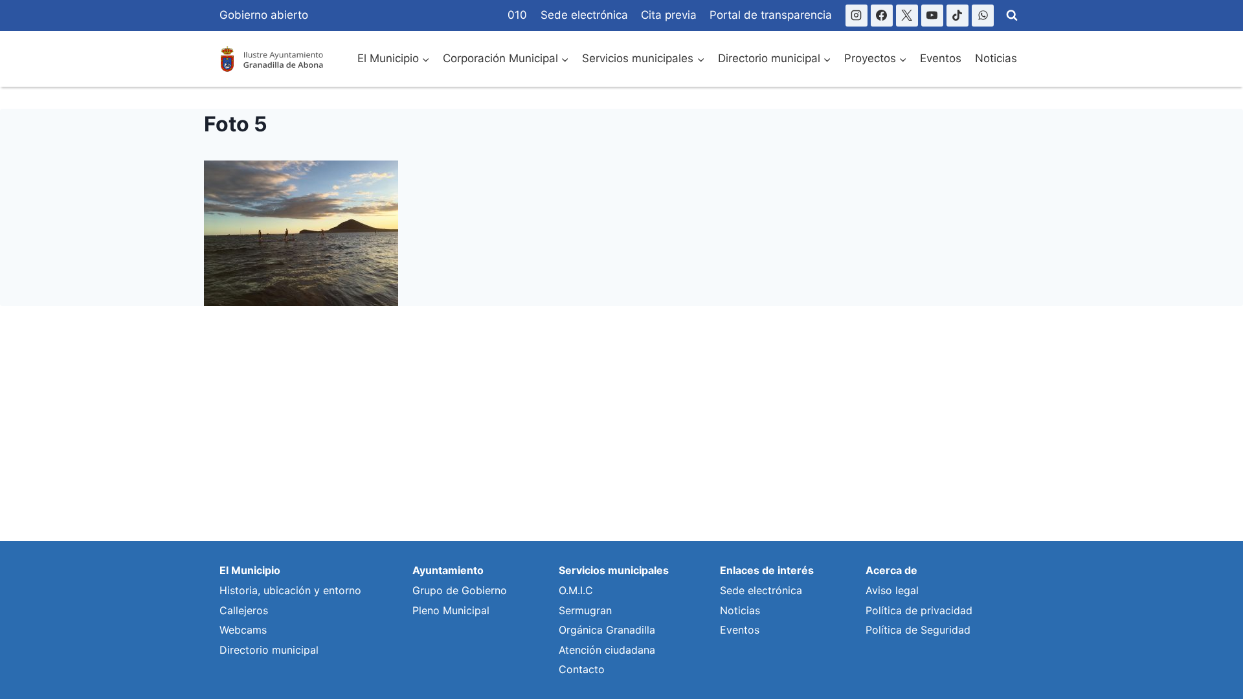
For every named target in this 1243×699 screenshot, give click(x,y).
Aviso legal (892, 590)
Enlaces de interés (767, 570)
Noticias (996, 58)
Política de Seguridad (918, 629)
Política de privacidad (919, 610)
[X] (907, 16)
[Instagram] (856, 16)
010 (517, 14)
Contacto (582, 669)
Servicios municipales (614, 570)
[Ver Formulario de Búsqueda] (1012, 15)
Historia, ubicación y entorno (290, 590)
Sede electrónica (584, 14)
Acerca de (891, 570)
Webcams (243, 629)
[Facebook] (882, 16)
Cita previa (669, 14)
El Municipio (249, 570)
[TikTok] (957, 16)
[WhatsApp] (983, 16)
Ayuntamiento (448, 570)
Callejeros (243, 610)
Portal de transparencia (771, 14)
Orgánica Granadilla (607, 629)
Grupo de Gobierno (459, 590)
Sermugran (585, 610)
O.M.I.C (576, 590)
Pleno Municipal (450, 610)
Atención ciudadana (607, 649)
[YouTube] (932, 16)
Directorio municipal (269, 649)
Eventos (940, 58)
